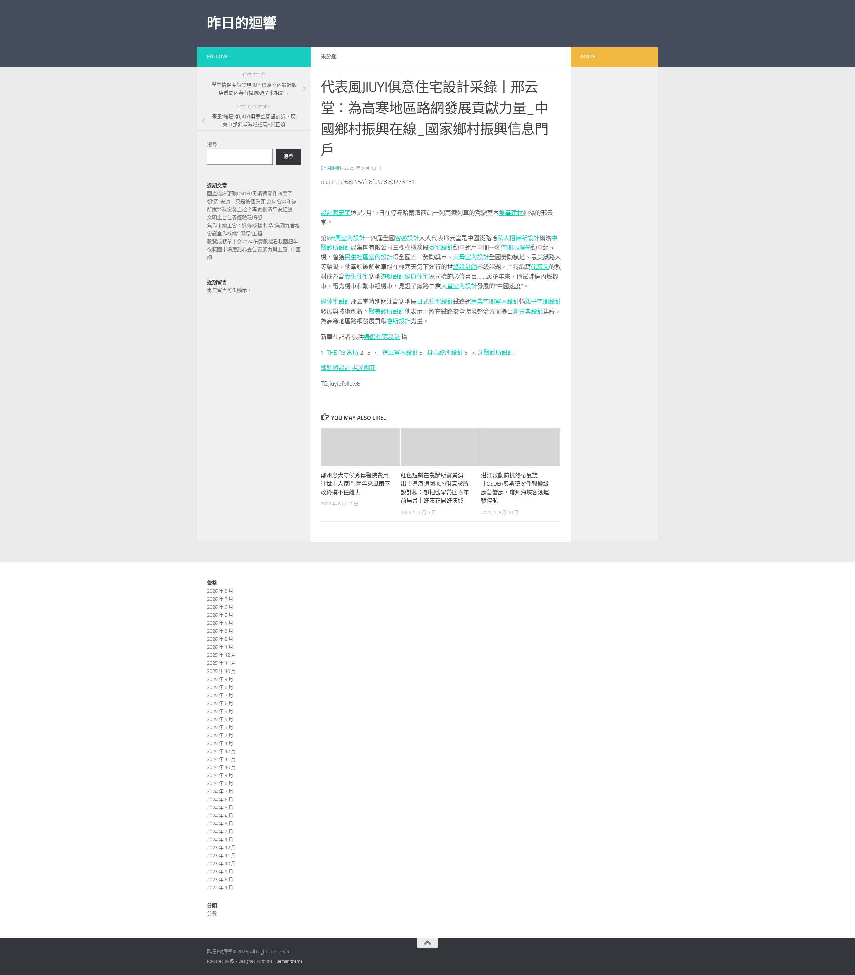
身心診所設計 (445, 352)
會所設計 (399, 321)
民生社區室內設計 (369, 257)
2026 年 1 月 (220, 647)
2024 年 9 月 (220, 775)
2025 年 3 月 (220, 727)
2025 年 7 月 (220, 695)
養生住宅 (357, 276)
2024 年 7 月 (220, 791)
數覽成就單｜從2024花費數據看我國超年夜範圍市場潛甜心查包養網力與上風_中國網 (254, 250)
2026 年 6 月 (220, 607)
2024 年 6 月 (220, 800)
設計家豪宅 (336, 213)
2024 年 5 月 (220, 808)
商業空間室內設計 (495, 302)
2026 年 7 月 (220, 599)
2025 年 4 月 (220, 719)
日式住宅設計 (435, 302)
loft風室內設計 (346, 238)
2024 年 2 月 (220, 832)
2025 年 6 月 (220, 703)
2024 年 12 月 (221, 751)
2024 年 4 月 (220, 816)
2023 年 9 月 (220, 872)
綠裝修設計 (336, 368)
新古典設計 (528, 311)
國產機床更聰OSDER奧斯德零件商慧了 (249, 194)
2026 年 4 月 (220, 623)
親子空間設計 (543, 302)
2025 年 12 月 (221, 655)
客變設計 (407, 238)
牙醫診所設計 (496, 352)
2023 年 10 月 (221, 864)
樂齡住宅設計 (382, 337)
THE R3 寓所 (343, 352)
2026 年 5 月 (220, 615)
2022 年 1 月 (220, 888)
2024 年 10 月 (221, 767)
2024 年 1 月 (220, 840)
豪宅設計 (441, 247)
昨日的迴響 (242, 23)
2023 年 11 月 (221, 856)
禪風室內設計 (400, 352)
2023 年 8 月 (220, 880)
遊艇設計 (393, 276)
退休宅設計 (336, 302)
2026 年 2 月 (220, 639)
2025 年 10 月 (221, 671)
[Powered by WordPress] (232, 961)
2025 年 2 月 (220, 735)
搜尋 (212, 145)
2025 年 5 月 (220, 711)
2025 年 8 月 (220, 687)
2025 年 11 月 (221, 663)
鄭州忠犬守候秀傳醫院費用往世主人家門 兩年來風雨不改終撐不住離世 (355, 484)
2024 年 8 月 (220, 783)
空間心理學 (516, 247)
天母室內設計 (471, 257)
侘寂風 (540, 267)
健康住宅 (417, 276)
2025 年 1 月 (220, 743)
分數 (212, 914)
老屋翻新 (364, 368)
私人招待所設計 (518, 238)
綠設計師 (465, 267)
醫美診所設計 (387, 311)
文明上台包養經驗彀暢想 (234, 218)
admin (334, 168)
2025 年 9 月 (220, 679)
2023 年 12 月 (221, 848)
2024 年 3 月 (220, 824)
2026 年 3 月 (220, 631)
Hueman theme (288, 961)
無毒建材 (511, 213)
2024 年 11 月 (221, 759)
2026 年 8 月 (220, 591)
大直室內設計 (459, 286)
